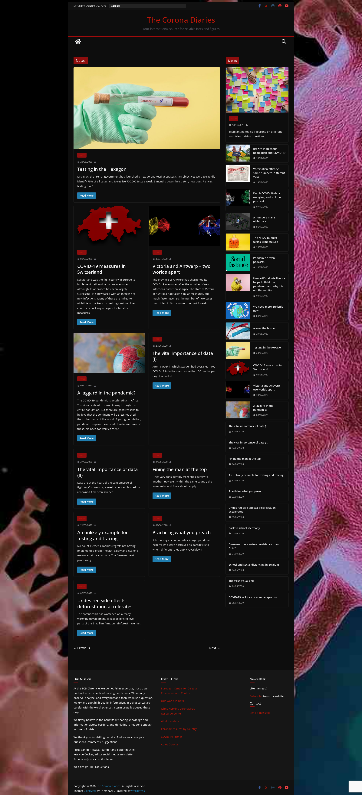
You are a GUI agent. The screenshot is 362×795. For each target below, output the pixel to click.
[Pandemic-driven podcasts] (238, 263)
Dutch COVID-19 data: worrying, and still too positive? (267, 197)
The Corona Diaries (181, 20)
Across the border (264, 328)
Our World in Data (172, 701)
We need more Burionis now (268, 308)
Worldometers (170, 721)
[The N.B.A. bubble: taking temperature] (238, 243)
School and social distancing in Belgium (254, 564)
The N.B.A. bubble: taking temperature (265, 240)
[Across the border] (238, 330)
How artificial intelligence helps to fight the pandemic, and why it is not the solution (269, 284)
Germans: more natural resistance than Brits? (254, 546)
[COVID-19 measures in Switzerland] (109, 226)
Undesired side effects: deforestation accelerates (105, 603)
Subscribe (256, 696)
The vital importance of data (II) (107, 472)
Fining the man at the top (180, 469)
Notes (82, 155)
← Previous (82, 648)
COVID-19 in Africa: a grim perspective (253, 597)
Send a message (260, 713)
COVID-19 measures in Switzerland (101, 269)
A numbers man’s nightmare (264, 219)
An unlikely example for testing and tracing (102, 535)
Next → (214, 648)
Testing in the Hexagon (102, 169)
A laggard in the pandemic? (106, 393)
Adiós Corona (169, 744)
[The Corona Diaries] (78, 41)
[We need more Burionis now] (238, 311)
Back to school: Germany (244, 528)
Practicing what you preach (182, 532)
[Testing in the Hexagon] (147, 108)
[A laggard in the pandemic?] (109, 353)
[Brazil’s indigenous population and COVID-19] (238, 154)
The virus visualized (241, 581)
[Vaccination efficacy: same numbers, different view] (238, 176)
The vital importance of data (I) (183, 356)
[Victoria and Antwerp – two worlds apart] (184, 226)
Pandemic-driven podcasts (264, 260)
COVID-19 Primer (171, 736)
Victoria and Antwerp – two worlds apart (182, 269)
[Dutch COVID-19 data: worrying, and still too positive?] (238, 200)
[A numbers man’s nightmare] (238, 222)
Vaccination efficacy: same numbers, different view (269, 173)
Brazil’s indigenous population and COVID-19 (269, 151)
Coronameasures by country (179, 729)
